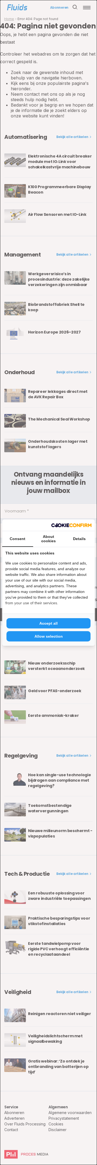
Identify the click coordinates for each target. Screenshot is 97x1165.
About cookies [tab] (48, 538)
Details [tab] (79, 539)
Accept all (48, 623)
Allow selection (48, 636)
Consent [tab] (17, 539)
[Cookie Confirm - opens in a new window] (71, 525)
